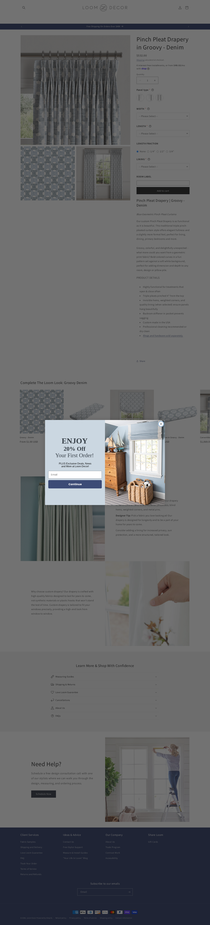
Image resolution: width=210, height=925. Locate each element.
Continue (75, 484)
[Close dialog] (161, 424)
